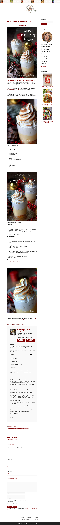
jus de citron (17, 428)
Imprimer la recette (21, 340)
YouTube (35, 520)
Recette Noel (26, 428)
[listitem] (5, 1)
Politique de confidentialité (26, 517)
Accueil (8, 19)
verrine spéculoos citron (13, 262)
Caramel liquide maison (12, 431)
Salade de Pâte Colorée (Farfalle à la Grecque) (47, 122)
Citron (14, 428)
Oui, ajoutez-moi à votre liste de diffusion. (15, 503)
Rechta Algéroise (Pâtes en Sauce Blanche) (30, 431)
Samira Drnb (9, 466)
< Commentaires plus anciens (12, 439)
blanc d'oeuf (10, 428)
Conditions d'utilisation (26, 519)
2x (32, 354)
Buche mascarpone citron (13, 264)
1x (30, 354)
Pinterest (34, 318)
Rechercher (44, 24)
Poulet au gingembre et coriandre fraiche (47, 105)
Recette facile (21, 324)
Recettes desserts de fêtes (19, 19)
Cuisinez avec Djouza (39, 523)
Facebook (22, 319)
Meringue (22, 428)
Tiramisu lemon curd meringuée (14, 261)
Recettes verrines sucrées (27, 19)
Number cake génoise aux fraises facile (47, 87)
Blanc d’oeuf (12, 324)
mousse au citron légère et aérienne (13, 89)
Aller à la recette (22, 25)
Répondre (9, 461)
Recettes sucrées (12, 19)
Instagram (36, 519)
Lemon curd (16, 324)
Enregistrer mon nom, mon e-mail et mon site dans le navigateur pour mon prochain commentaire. (22, 501)
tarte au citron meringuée (27, 84)
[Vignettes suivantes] (59, 1)
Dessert (8, 324)
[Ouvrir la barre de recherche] (48, 15)
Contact (26, 520)
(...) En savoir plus (43, 66)
